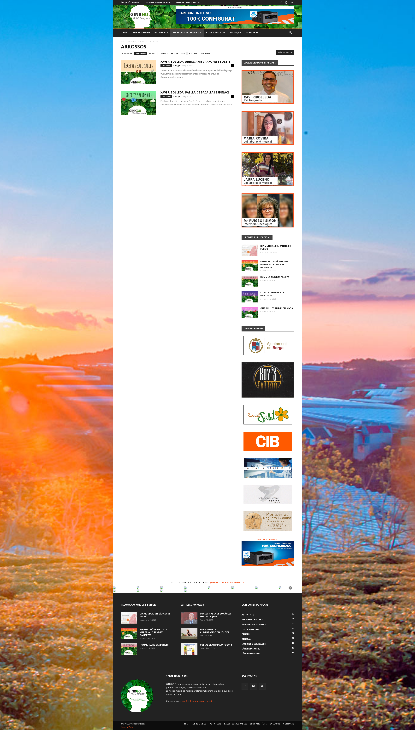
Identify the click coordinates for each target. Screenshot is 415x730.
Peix (183, 53)
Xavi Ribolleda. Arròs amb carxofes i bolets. (195, 62)
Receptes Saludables (185, 32)
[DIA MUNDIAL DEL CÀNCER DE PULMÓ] (250, 250)
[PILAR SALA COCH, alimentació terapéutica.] (189, 633)
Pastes (174, 53)
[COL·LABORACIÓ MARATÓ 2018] (189, 649)
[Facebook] (281, 2)
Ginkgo (176, 65)
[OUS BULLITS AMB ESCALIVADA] (250, 312)
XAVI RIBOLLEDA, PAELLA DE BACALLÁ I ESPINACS (195, 92)
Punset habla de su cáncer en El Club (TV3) (215, 615)
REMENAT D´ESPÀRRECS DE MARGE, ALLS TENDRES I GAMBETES (274, 264)
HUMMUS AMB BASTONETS (274, 277)
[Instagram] (286, 2)
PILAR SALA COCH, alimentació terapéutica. (215, 631)
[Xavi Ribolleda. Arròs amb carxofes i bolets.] (138, 72)
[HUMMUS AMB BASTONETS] (250, 281)
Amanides (127, 53)
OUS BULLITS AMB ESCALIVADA (276, 308)
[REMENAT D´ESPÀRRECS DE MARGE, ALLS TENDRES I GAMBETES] (250, 265)
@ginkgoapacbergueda (227, 582)
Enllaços (235, 32)
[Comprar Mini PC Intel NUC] (268, 553)
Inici (125, 32)
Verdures (205, 53)
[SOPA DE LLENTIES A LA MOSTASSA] (250, 296)
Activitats (161, 32)
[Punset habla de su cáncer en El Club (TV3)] (189, 618)
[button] (290, 32)
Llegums (163, 53)
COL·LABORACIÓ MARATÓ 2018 (216, 644)
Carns (152, 53)
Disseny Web (127, 727)
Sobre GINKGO (141, 32)
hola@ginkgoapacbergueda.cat (196, 701)
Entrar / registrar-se (188, 2)
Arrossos (141, 53)
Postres (193, 53)
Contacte (252, 32)
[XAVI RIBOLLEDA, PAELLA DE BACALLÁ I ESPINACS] (138, 103)
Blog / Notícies (215, 32)
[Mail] (291, 2)
